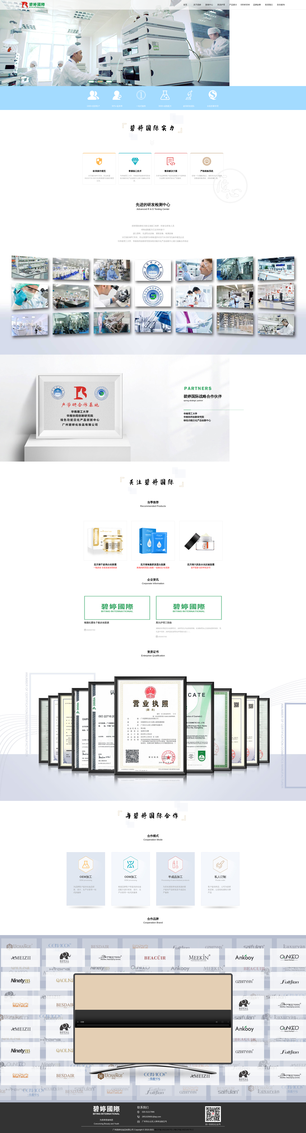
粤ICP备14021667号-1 (164, 1130)
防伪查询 (281, 5)
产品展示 (233, 5)
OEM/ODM (245, 5)
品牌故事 (257, 5)
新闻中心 (209, 5)
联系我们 (269, 5)
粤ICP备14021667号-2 (183, 1130)
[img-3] (109, 81)
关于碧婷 (197, 5)
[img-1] (91, 81)
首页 (185, 5)
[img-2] (100, 81)
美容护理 (221, 5)
